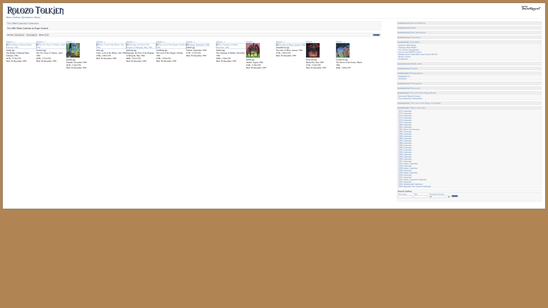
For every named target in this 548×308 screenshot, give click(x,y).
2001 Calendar (405, 177)
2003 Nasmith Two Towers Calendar (414, 186)
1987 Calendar (405, 141)
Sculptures (403, 59)
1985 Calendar (405, 136)
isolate (401, 23)
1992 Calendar (405, 152)
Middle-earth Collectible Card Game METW (417, 54)
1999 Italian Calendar (408, 173)
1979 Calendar (405, 122)
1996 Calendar (405, 159)
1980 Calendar (405, 125)
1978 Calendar (405, 120)
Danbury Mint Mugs (407, 45)
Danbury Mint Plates (407, 47)
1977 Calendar (405, 118)
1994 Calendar (405, 154)
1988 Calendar (405, 143)
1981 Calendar (405, 127)
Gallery (16, 17)
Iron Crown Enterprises (408, 50)
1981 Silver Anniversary (409, 129)
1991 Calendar (405, 150)
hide (406, 42)
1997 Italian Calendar (408, 163)
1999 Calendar (405, 170)
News (9, 17)
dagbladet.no (404, 76)
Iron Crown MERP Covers (410, 52)
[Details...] (10, 41)
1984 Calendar (405, 134)
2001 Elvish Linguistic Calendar (412, 179)
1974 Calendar (405, 111)
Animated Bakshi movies (409, 96)
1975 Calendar (405, 113)
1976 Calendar (405, 116)
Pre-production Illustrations (410, 98)
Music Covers (404, 56)
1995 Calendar (405, 157)
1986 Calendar (405, 138)
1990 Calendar (405, 147)
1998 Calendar (405, 166)
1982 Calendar (405, 131)
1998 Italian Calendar (408, 168)
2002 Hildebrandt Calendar (410, 184)
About (37, 17)
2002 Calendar (405, 182)
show (407, 23)
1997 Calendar (405, 161)
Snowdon (402, 78)
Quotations (27, 17)
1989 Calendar (405, 145)
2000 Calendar (405, 175)
